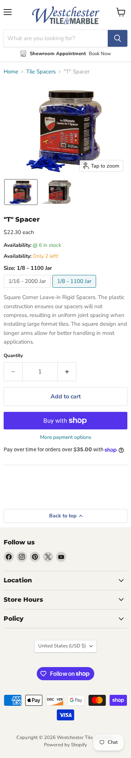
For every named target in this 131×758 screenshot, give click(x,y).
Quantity (13, 356)
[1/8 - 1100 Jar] (75, 289)
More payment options (65, 437)
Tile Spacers (41, 72)
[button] (21, 192)
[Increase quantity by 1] (67, 371)
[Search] (117, 38)
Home (11, 72)
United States (62, 646)
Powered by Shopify (65, 745)
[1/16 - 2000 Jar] (28, 289)
